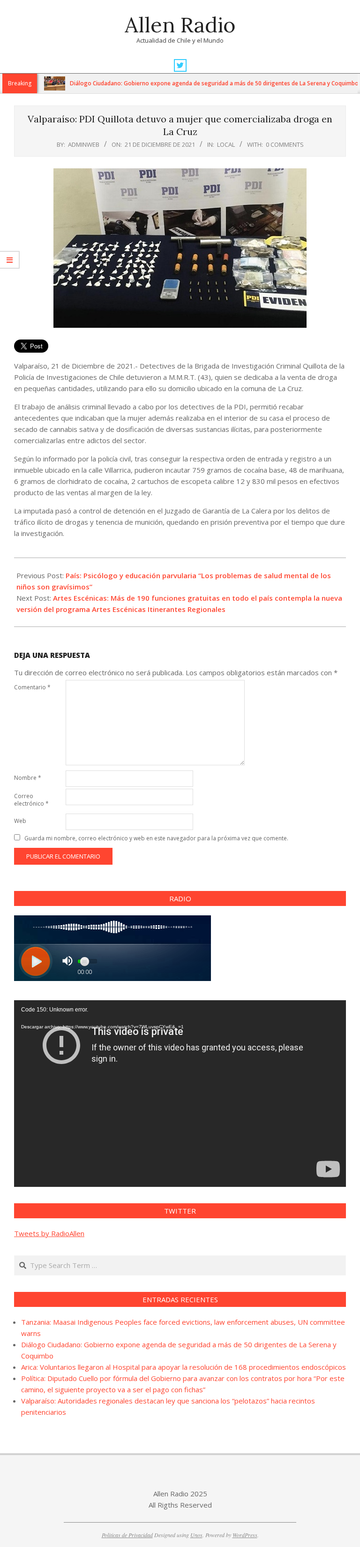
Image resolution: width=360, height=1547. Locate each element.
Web (20, 821)
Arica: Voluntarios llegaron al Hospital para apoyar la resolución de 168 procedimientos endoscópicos (183, 1367)
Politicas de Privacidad (127, 1535)
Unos (196, 1535)
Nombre (27, 778)
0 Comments (285, 144)
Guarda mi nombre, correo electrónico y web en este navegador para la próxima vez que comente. (156, 838)
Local (226, 144)
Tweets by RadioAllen (49, 1233)
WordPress (244, 1535)
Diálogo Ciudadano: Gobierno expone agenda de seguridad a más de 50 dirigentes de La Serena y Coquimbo (189, 83)
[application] (180, 1093)
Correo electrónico (31, 799)
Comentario (32, 687)
